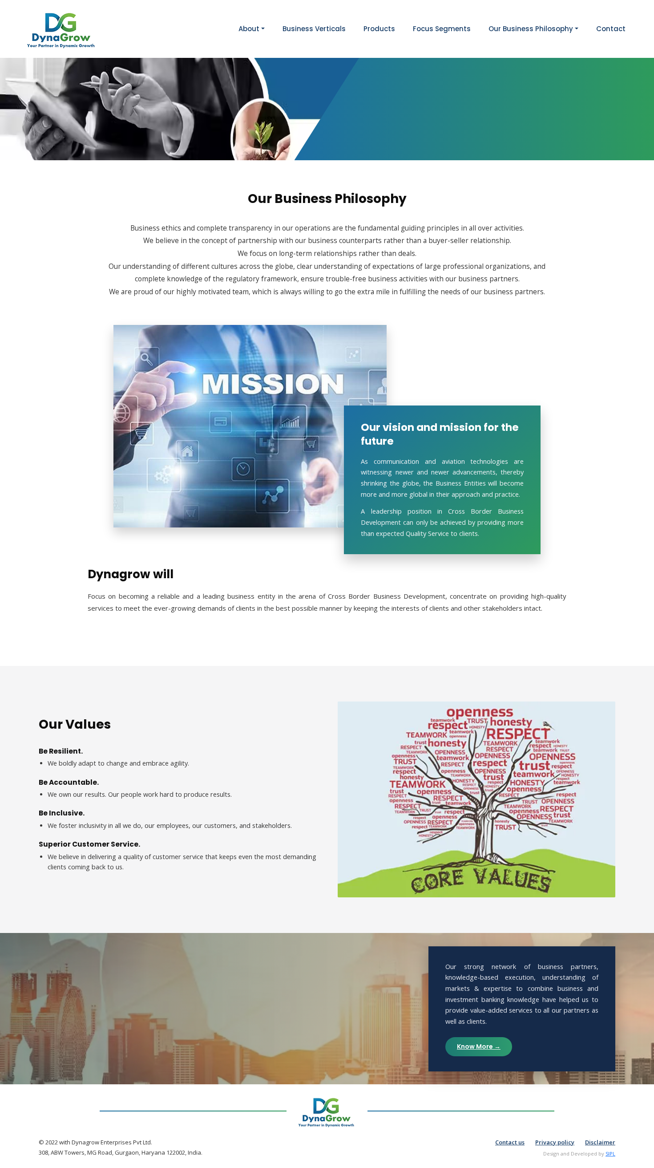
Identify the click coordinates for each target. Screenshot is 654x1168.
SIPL (610, 1153)
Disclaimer (600, 1142)
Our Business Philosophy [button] (530, 28)
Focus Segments (442, 28)
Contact (611, 28)
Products (379, 28)
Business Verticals (314, 28)
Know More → (479, 1046)
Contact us (510, 1142)
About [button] (248, 28)
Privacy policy (554, 1142)
